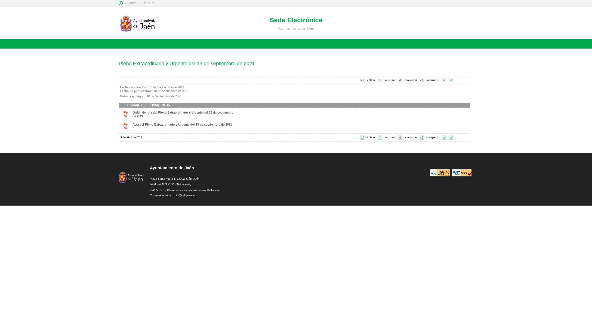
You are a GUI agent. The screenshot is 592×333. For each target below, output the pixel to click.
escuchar (411, 80)
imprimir (390, 80)
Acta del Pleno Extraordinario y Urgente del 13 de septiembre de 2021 (182, 124)
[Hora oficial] (121, 3)
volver (371, 80)
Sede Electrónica (296, 20)
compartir (432, 80)
